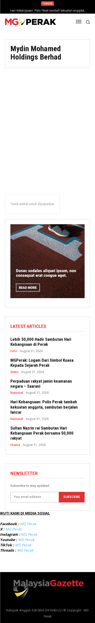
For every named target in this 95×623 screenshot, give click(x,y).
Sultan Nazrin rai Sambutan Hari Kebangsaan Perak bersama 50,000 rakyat (41, 433)
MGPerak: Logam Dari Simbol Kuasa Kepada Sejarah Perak (41, 363)
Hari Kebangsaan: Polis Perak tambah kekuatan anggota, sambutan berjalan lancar (44, 407)
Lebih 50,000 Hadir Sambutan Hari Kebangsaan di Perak (40, 342)
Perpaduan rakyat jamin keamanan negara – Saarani (41, 384)
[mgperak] (30, 22)
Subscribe (71, 497)
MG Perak (28, 523)
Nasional (16, 392)
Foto (13, 351)
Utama (15, 444)
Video (14, 372)
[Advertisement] (47, 124)
